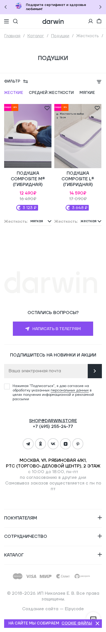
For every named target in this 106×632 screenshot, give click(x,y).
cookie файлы (76, 623)
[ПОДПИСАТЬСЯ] (95, 371)
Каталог (35, 36)
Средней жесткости (51, 92)
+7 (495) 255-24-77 (53, 426)
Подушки (60, 36)
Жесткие (13, 92)
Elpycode (74, 609)
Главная (12, 36)
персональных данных (70, 390)
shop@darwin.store (53, 421)
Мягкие (87, 92)
